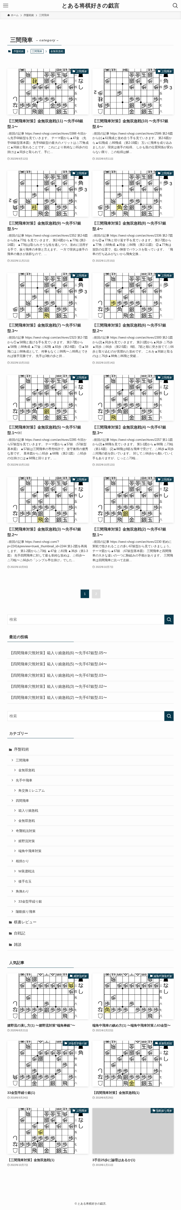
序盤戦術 (18, 51)
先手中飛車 (24, 780)
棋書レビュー (25, 922)
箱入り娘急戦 (28, 810)
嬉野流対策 (26, 841)
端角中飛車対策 (29, 851)
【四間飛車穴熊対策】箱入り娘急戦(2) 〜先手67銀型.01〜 (58, 698)
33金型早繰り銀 (30, 901)
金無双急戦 (56, 51)
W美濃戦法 (26, 871)
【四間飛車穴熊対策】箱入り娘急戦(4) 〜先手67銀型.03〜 (58, 675)
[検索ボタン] (175, 5)
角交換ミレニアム (31, 790)
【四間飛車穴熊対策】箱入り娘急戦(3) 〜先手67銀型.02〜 (58, 686)
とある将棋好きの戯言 (90, 5)
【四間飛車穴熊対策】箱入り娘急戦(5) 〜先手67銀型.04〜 (58, 664)
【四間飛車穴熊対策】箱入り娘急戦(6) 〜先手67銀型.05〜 (58, 653)
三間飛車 (22, 760)
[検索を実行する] (169, 619)
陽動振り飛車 (26, 911)
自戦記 (19, 933)
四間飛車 (22, 800)
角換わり (22, 891)
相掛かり (22, 861)
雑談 (17, 945)
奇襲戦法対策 (26, 831)
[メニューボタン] (5, 5)
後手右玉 (25, 881)
